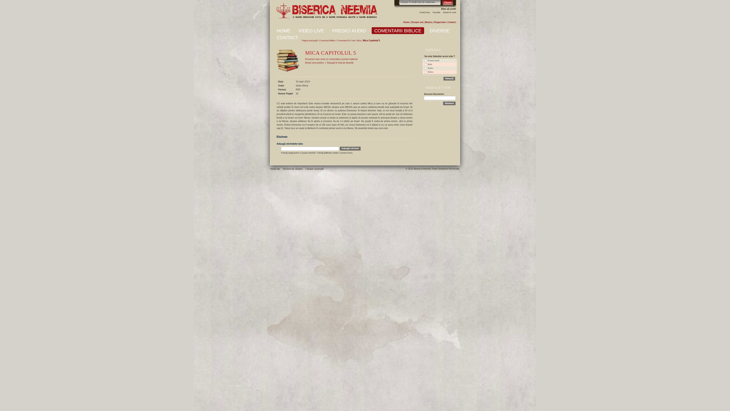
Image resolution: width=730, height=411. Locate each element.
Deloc (430, 72)
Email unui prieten (314, 62)
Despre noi (417, 22)
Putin (430, 68)
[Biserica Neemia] (326, 10)
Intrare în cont (449, 12)
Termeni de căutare (293, 169)
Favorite (436, 12)
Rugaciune (440, 22)
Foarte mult (433, 60)
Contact (452, 22)
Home (406, 22)
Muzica (428, 22)
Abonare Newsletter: (434, 94)
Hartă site (275, 169)
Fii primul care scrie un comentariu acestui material (331, 59)
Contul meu (424, 12)
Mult (430, 64)
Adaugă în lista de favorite (340, 62)
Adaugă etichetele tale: (290, 143)
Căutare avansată (314, 169)
